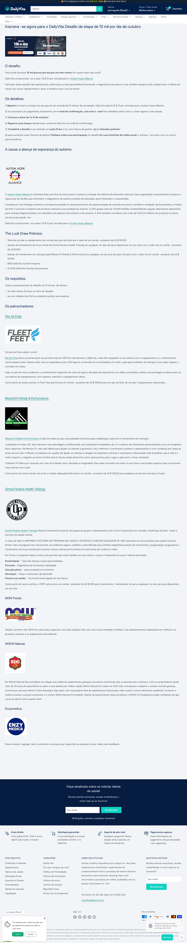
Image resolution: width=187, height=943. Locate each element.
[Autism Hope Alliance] (93, 175)
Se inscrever (111, 810)
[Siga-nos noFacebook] (75, 917)
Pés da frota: (13, 316)
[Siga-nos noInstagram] (84, 917)
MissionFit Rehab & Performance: (27, 398)
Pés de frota (11, 358)
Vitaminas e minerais (13, 17)
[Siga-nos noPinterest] (89, 917)
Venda (163, 17)
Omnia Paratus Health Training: (25, 489)
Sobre (7, 21)
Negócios (152, 17)
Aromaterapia (89, 17)
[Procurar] (99, 9)
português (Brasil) (13, 912)
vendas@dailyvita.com (92, 900)
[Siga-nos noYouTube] (94, 917)
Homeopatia (52, 17)
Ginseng (138, 17)
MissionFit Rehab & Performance (22, 438)
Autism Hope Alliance (81, 78)
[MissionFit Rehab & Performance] (93, 418)
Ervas (104, 17)
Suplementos (34, 17)
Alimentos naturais (120, 17)
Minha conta (146, 10)
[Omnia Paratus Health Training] (93, 510)
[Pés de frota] (93, 334)
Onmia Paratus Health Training (21, 530)
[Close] (44, 918)
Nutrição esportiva (68, 17)
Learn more (16, 928)
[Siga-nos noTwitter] (80, 917)
